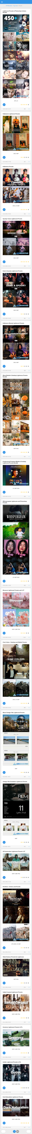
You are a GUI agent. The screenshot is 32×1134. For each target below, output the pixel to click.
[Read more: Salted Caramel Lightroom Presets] (4, 1018)
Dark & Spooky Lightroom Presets (13, 271)
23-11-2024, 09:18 (7, 1092)
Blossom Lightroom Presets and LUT (13, 590)
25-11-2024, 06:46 (7, 987)
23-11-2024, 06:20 (7, 1127)
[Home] (2, 6)
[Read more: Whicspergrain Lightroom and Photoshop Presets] (4, 581)
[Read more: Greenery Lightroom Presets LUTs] (4, 1053)
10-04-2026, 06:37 (7, 109)
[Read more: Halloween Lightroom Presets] (4, 157)
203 (17, 1131)
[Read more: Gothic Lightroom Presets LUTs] (4, 1087)
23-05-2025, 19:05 (7, 585)
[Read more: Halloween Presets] (4, 209)
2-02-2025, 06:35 (6, 846)
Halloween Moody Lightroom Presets (13, 323)
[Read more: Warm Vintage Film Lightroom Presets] (4, 772)
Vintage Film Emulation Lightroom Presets (15, 781)
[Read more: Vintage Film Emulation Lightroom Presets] (4, 842)
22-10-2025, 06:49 (7, 370)
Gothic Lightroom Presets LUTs (12, 1062)
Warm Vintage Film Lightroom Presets (13, 712)
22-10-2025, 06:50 (7, 318)
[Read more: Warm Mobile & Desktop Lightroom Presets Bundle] (4, 452)
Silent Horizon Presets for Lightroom (13, 957)
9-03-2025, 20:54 (6, 776)
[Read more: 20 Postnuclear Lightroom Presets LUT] (4, 877)
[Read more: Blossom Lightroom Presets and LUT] (4, 633)
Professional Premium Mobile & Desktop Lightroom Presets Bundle (14, 462)
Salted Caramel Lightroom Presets (13, 992)
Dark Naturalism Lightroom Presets (13, 1097)
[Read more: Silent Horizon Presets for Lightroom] (4, 983)
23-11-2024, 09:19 (7, 1057)
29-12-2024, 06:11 (7, 952)
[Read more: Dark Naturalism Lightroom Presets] (4, 1123)
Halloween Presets (8, 166)
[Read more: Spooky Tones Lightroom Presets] (4, 261)
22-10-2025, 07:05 (7, 161)
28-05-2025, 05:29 (7, 456)
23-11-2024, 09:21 (7, 1022)
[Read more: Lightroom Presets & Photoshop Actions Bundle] (4, 104)
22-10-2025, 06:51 (7, 266)
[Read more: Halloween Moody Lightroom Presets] (4, 366)
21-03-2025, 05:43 (7, 637)
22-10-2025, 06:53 (7, 213)
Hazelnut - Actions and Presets (11, 886)
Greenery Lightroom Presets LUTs (12, 1027)
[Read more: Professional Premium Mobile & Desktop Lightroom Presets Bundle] (4, 492)
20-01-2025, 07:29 (7, 881)
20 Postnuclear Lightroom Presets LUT (14, 851)
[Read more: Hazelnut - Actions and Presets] (4, 947)
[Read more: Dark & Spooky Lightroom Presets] (4, 314)
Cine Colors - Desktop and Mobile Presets (15, 642)
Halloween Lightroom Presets (11, 114)
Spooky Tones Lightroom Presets (12, 218)
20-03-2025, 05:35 (7, 707)
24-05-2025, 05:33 (7, 496)
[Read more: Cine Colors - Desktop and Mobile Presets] (4, 703)
